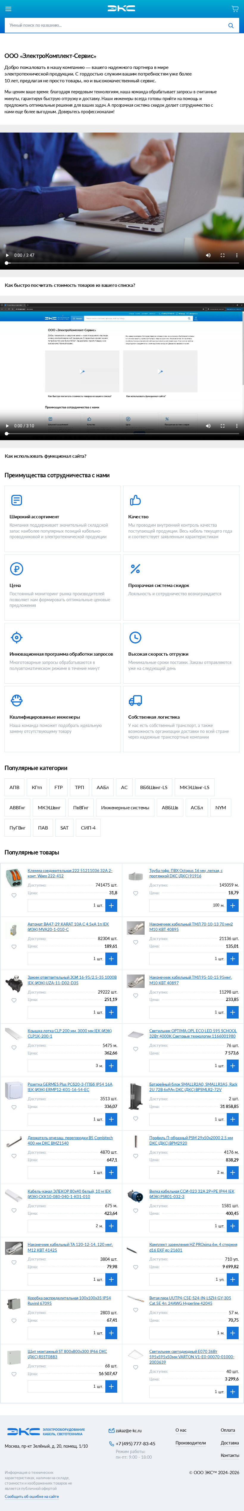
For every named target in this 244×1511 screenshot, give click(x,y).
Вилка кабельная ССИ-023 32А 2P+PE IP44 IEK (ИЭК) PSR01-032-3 (191, 1194)
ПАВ (43, 827)
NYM (220, 807)
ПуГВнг (18, 827)
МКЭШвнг (49, 807)
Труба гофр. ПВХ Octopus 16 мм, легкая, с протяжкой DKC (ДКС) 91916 (186, 873)
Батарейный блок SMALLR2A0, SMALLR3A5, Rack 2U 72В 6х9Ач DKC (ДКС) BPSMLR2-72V (193, 1087)
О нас (181, 1430)
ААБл (103, 787)
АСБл (197, 807)
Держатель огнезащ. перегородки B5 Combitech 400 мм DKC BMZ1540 (70, 1140)
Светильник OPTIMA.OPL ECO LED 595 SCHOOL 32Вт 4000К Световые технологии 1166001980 (193, 1033)
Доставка (230, 1442)
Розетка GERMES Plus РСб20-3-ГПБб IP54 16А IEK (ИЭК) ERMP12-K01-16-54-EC (70, 1087)
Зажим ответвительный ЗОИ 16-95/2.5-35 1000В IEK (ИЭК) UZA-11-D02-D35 (72, 980)
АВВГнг (17, 807)
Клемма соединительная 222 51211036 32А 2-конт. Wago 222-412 (70, 873)
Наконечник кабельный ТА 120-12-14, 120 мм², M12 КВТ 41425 (70, 1247)
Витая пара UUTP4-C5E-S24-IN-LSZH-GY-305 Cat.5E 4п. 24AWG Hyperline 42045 (190, 1301)
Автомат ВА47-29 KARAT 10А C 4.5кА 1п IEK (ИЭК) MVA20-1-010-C (68, 927)
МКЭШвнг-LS (194, 787)
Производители (191, 1442)
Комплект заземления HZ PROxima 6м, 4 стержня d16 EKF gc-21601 (193, 1247)
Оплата (228, 1430)
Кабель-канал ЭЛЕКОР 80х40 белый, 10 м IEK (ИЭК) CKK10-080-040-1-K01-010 (69, 1194)
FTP (58, 787)
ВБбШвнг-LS (153, 787)
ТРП (79, 787)
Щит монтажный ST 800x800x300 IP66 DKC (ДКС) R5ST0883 (67, 1354)
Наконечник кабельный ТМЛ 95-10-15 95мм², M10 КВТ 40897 (190, 980)
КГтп (37, 787)
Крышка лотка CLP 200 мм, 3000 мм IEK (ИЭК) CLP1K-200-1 (70, 1033)
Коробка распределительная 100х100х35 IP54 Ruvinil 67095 (69, 1301)
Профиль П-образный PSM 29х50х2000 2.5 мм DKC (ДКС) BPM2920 (191, 1140)
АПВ (14, 787)
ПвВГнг (81, 807)
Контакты (230, 1455)
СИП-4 (88, 827)
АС (124, 787)
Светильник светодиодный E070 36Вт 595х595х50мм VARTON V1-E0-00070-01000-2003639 (191, 1356)
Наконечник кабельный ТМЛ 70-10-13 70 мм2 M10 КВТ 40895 (191, 927)
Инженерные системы (125, 807)
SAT (64, 827)
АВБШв (170, 807)
